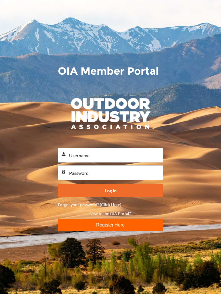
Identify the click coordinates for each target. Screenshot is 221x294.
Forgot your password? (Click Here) (89, 204)
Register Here (110, 225)
